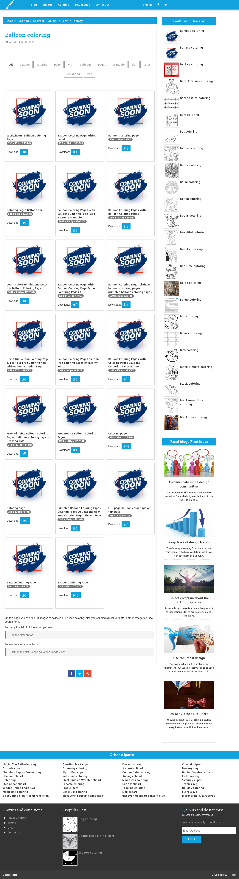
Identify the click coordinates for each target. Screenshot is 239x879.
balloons (85, 64)
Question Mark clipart (77, 764)
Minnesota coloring (135, 780)
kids (134, 64)
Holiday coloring (193, 787)
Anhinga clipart (132, 776)
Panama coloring (73, 783)
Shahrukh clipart (132, 768)
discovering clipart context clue (143, 795)
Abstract (38, 20)
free (89, 73)
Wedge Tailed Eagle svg (19, 787)
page (57, 64)
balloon (25, 64)
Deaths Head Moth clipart (96, 836)
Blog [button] (34, 4)
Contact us (14, 832)
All (11, 64)
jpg (75, 151)
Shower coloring (90, 852)
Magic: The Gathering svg (19, 764)
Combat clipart (191, 764)
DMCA (11, 827)
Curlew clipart (131, 783)
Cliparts (47, 4)
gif (24, 151)
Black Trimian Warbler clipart (82, 780)
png (126, 446)
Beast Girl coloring (75, 791)
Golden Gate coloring (136, 772)
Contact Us (102, 4)
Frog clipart (70, 787)
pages (102, 64)
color (146, 64)
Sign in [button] (147, 4)
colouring (73, 73)
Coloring (63, 4)
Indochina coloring (75, 776)
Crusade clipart (13, 768)
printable (119, 64)
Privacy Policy (16, 817)
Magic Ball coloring (15, 791)
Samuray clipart (192, 780)
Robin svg (9, 780)
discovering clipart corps (198, 795)
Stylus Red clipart (74, 772)
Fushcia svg (189, 791)
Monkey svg (190, 768)
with (70, 64)
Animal (52, 20)
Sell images (82, 4)
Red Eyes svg (191, 776)
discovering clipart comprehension (26, 795)
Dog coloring (87, 819)
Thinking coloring (133, 787)
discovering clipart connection (83, 795)
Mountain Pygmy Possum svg (22, 772)
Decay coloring (132, 764)
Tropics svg (189, 783)
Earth (64, 20)
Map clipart (129, 791)
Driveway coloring (75, 768)
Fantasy (77, 20)
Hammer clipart (13, 776)
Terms (11, 822)
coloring (41, 64)
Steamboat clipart (14, 783)
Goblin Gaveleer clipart (197, 772)
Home (9, 20)
